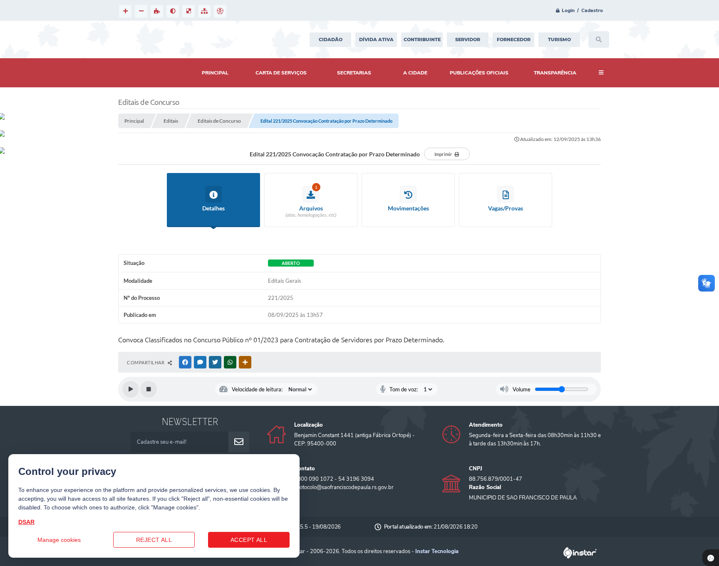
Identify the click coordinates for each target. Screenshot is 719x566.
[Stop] (148, 389)
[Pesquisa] (598, 39)
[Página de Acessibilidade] (220, 11)
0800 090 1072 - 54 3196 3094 (334, 479)
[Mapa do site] (204, 11)
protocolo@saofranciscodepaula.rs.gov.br (344, 487)
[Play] (130, 389)
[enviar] (238, 442)
